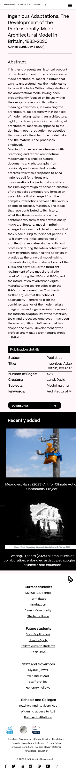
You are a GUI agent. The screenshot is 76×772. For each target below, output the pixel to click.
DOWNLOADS (20, 406)
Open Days (38, 652)
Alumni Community (38, 610)
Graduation (38, 605)
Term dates (38, 599)
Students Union (38, 616)
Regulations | (58, 739)
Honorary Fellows (38, 688)
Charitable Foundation (36, 751)
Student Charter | (42, 739)
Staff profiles (38, 682)
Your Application (38, 634)
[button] (70, 579)
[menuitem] (45, 5)
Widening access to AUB (38, 712)
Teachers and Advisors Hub (38, 706)
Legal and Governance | (20, 739)
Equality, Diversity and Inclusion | (28, 743)
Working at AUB (38, 676)
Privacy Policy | (54, 743)
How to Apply (38, 640)
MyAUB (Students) (38, 593)
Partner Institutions (38, 717)
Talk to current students (38, 646)
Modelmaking (58, 385)
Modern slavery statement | (49, 747)
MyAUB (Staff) (38, 670)
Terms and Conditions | (22, 747)
